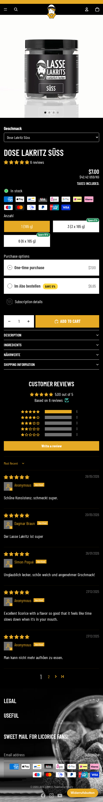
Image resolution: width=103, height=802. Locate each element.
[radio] (9, 267)
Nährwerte (12, 354)
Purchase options (16, 256)
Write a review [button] (51, 446)
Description (12, 335)
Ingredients (13, 344)
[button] (17, 162)
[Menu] (5, 9)
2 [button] (49, 676)
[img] (16, 477)
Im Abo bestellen (35, 286)
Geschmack (13, 128)
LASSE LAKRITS (45, 786)
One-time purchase (29, 267)
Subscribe (92, 754)
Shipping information (19, 364)
